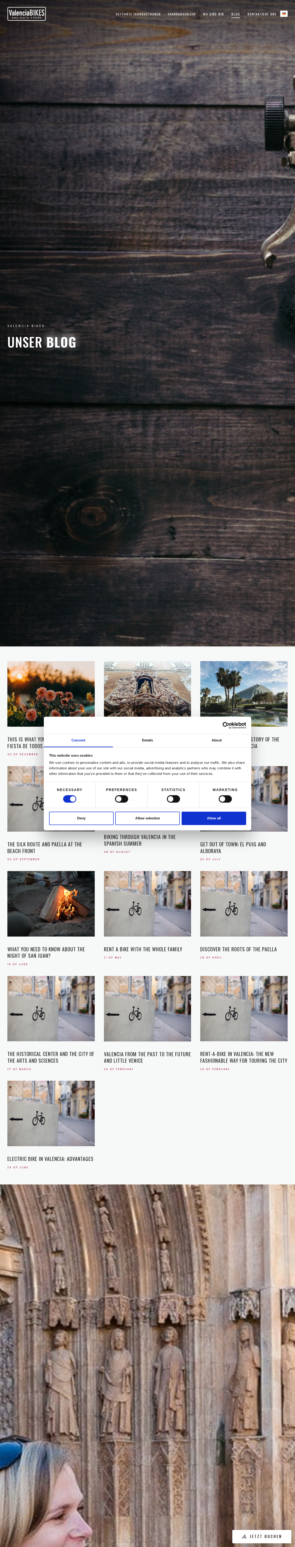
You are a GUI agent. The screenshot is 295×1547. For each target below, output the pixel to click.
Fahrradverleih (182, 14)
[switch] (121, 799)
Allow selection (147, 818)
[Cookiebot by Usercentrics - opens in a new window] (226, 725)
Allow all (214, 818)
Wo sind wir (213, 14)
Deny (81, 818)
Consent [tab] (78, 740)
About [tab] (217, 740)
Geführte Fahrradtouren (138, 14)
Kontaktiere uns (262, 14)
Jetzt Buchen (266, 1536)
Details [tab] (147, 740)
